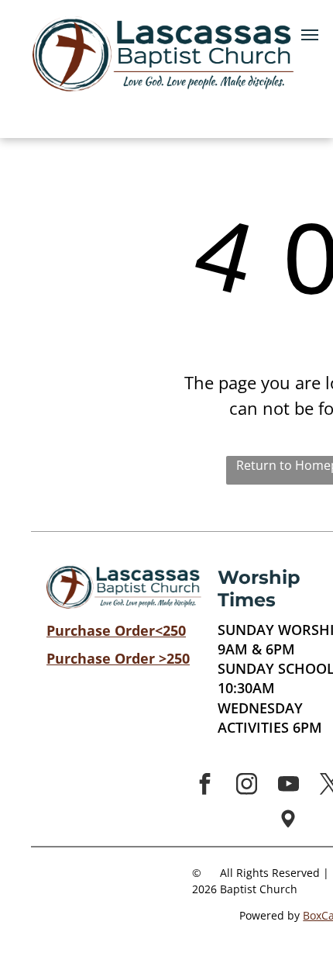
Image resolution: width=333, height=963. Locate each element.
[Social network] (288, 820)
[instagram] (246, 785)
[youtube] (288, 785)
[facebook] (204, 785)
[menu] (309, 34)
